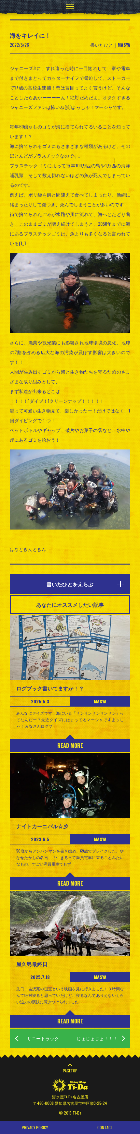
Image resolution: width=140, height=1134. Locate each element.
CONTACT (105, 1127)
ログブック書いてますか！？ (50, 688)
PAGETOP (70, 1070)
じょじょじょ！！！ (97, 1038)
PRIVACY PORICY (35, 1127)
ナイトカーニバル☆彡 (42, 826)
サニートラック (43, 1038)
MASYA (124, 44)
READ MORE (70, 745)
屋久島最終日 (32, 964)
